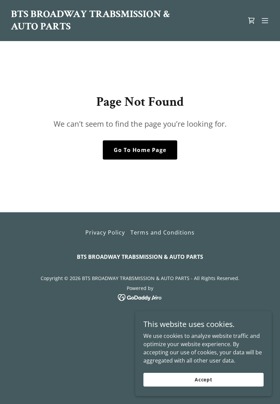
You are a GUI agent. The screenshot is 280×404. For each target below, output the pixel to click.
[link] (100, 27)
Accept (203, 379)
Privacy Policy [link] (105, 232)
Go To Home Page (140, 150)
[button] (265, 20)
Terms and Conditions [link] (162, 232)
